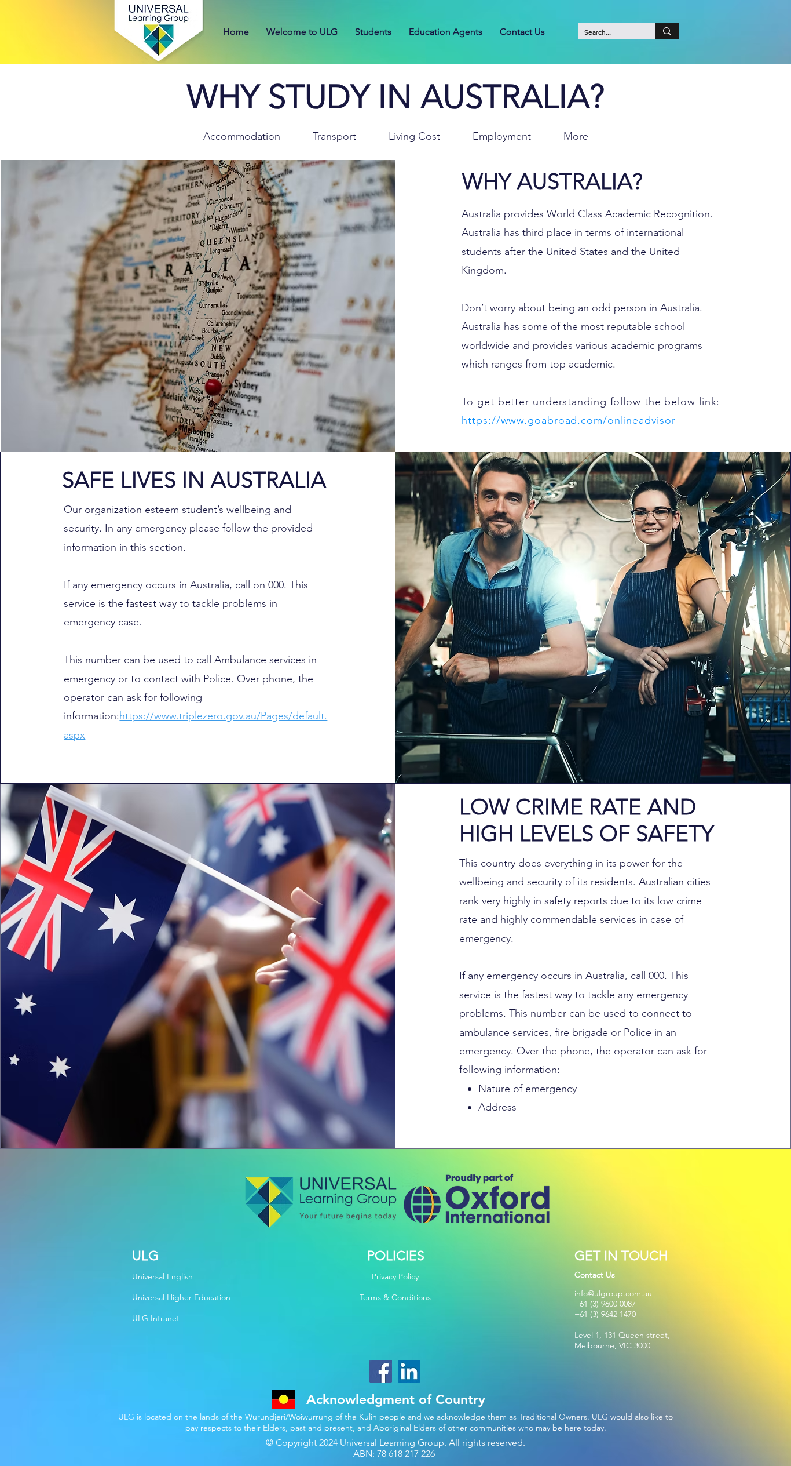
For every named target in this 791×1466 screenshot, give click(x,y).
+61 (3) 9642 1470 (605, 1314)
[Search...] (667, 31)
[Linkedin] (409, 1371)
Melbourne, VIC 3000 (612, 1345)
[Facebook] (380, 1371)
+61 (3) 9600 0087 (605, 1303)
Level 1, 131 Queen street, (622, 1335)
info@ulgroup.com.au (613, 1293)
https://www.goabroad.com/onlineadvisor (568, 420)
